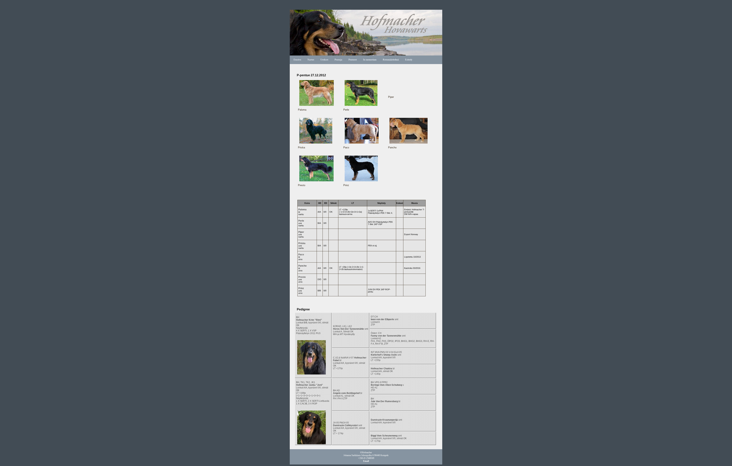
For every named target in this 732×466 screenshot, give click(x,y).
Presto (302, 277)
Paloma (302, 209)
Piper (301, 232)
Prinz (301, 288)
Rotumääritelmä (391, 59)
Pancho (302, 265)
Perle (301, 220)
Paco (301, 254)
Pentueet (352, 59)
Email (366, 461)
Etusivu (297, 59)
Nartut (310, 59)
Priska (301, 243)
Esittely (408, 59)
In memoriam (369, 59)
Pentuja (338, 59)
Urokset (324, 59)
